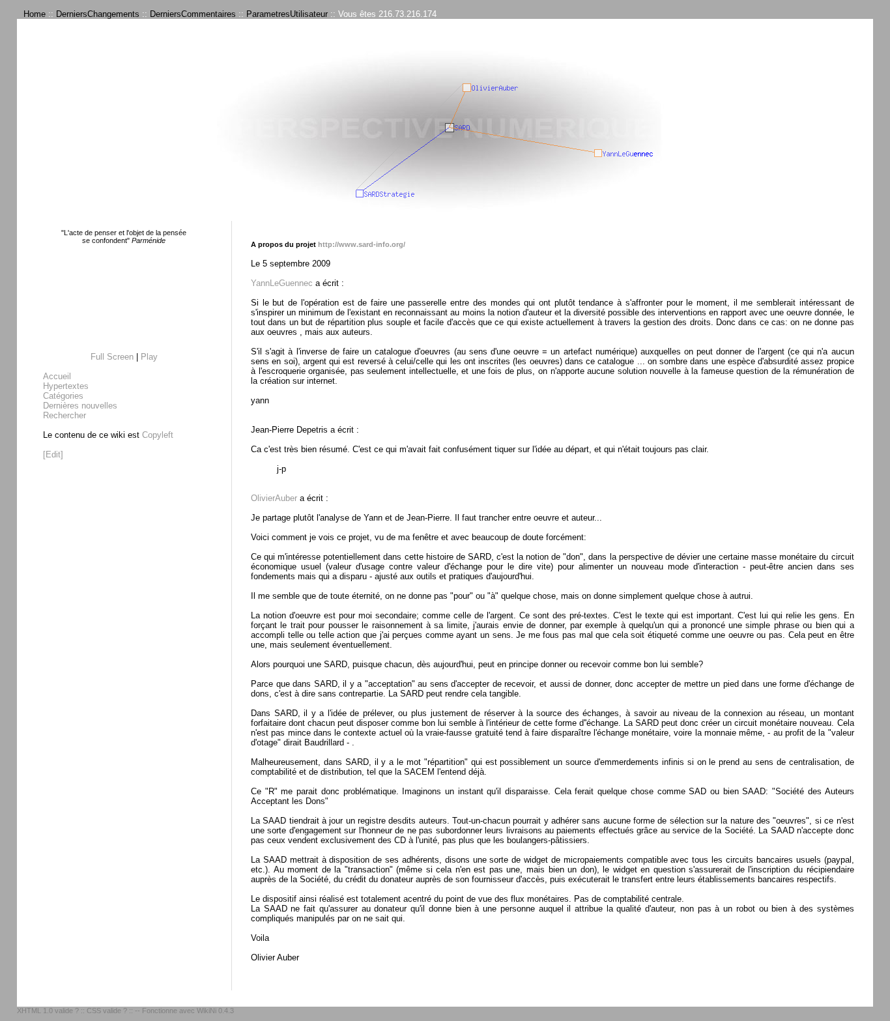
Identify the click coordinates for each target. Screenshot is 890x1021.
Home (34, 14)
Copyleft (157, 435)
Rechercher (64, 415)
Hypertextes (66, 386)
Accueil (57, 376)
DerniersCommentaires (193, 14)
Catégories (63, 396)
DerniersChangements (97, 14)
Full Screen (112, 357)
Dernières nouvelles (80, 405)
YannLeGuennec (282, 283)
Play (149, 357)
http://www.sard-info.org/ (361, 244)
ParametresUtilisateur (287, 14)
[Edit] (53, 454)
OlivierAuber (274, 498)
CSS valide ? (107, 1010)
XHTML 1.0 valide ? (48, 1010)
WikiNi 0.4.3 (215, 1010)
